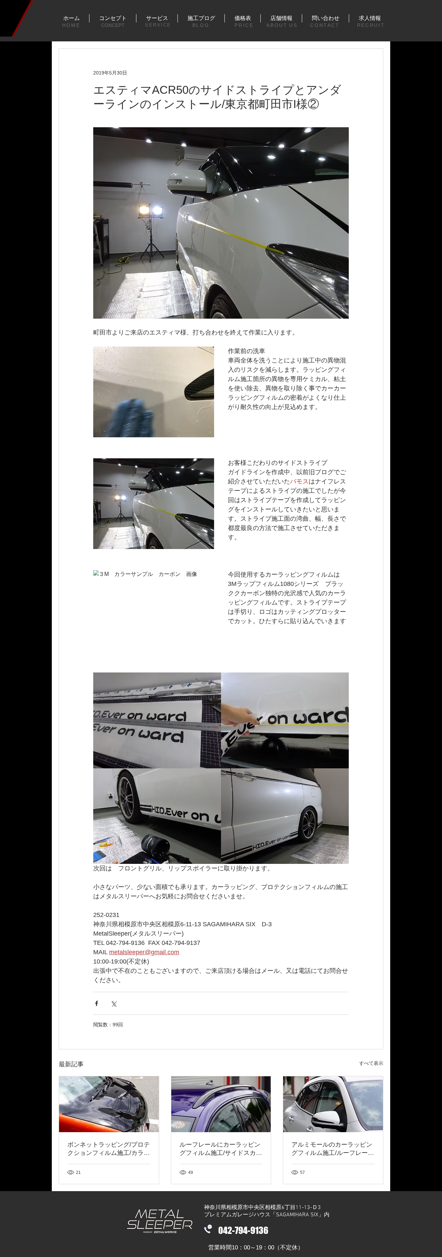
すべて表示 (371, 1063)
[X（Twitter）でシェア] (113, 1003)
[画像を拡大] (157, 720)
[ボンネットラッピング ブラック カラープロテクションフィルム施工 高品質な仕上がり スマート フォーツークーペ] (109, 1104)
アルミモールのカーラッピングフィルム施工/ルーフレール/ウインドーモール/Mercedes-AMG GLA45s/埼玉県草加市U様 (331, 1149)
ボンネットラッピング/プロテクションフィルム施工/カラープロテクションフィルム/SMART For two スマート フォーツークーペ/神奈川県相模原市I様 (108, 1149)
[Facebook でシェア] (96, 1003)
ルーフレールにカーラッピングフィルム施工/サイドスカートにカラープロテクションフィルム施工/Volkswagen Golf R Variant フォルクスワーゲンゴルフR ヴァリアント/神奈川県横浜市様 (221, 1149)
